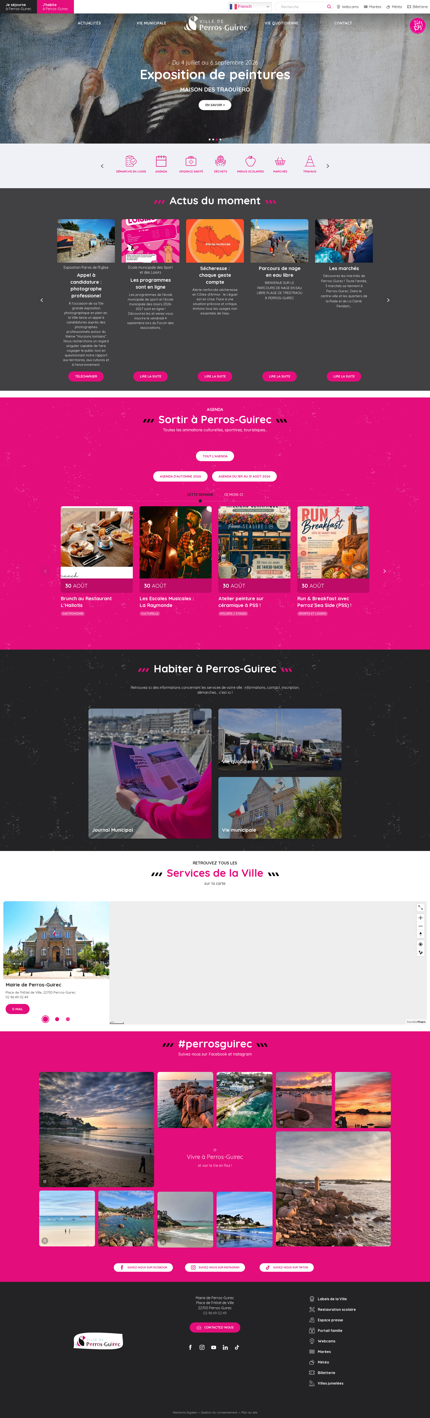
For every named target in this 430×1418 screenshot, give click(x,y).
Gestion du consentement (219, 1412)
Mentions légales (185, 1412)
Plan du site (249, 1412)
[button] (102, 166)
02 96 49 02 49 (215, 1313)
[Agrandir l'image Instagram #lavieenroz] (126, 1218)
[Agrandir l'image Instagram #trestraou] (96, 1129)
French (244, 6)
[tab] (200, 494)
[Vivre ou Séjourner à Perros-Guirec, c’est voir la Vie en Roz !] (215, 23)
